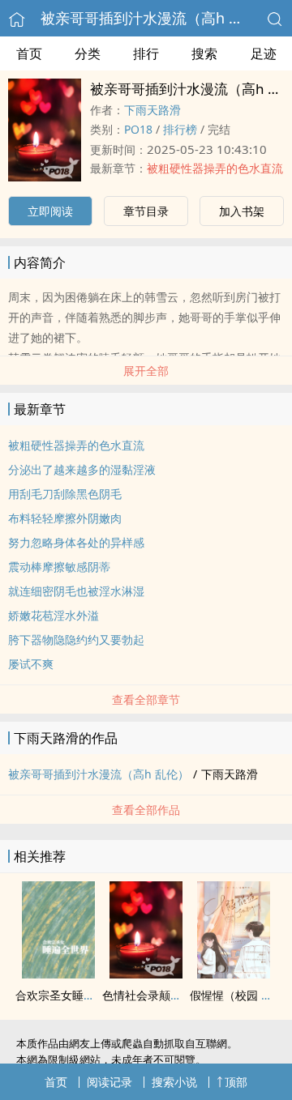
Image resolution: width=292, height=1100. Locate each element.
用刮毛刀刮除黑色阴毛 (65, 493)
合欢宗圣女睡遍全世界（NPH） (95, 995)
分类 (88, 53)
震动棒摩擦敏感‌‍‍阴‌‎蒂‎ (59, 566)
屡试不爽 (31, 664)
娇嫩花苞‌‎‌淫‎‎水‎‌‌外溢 (53, 615)
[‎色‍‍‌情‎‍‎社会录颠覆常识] (146, 974)
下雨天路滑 (152, 109)
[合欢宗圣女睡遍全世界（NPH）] (58, 974)
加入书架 (241, 211)
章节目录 (146, 211)
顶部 (236, 1081)
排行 (146, 53)
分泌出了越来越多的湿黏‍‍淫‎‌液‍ (82, 469)
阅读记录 (109, 1081)
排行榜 (180, 129)
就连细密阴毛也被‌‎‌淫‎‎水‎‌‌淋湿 (76, 591)
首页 (29, 53)
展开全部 (146, 370)
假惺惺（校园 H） (235, 995)
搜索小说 (174, 1081)
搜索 (204, 53)
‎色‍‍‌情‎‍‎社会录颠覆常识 (153, 995)
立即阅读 (50, 211)
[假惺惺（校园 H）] (233, 974)
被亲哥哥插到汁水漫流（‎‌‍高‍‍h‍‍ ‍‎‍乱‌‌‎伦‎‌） (157, 18)
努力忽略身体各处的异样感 (76, 542)
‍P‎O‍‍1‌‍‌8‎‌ (138, 129)
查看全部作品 (146, 809)
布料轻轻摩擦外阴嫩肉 (65, 518)
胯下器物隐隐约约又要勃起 (76, 639)
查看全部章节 (146, 699)
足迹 (264, 53)
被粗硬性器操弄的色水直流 (215, 168)
